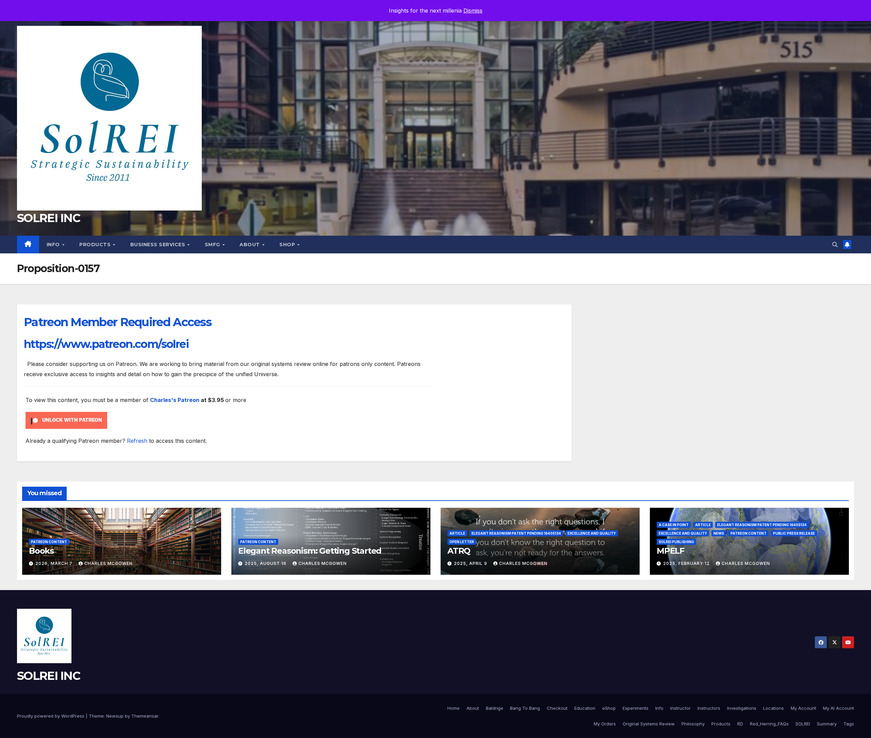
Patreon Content (49, 542)
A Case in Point (674, 525)
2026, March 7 (54, 563)
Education (584, 708)
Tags (848, 723)
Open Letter (461, 542)
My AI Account (838, 708)
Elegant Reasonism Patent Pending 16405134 (516, 533)
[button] (835, 244)
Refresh (137, 440)
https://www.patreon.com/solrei (106, 344)
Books (41, 551)
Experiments (635, 708)
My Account (803, 708)
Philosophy (693, 723)
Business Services (158, 244)
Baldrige (494, 708)
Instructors (708, 708)
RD (740, 723)
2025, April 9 (471, 563)
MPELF (670, 551)
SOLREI (802, 723)
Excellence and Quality (592, 533)
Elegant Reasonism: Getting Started (309, 551)
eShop (609, 708)
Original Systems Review (649, 723)
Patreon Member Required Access (117, 322)
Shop (288, 244)
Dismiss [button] (472, 10)
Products (95, 244)
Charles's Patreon (174, 400)
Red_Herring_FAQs (769, 723)
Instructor (680, 708)
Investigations (741, 708)
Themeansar (144, 716)
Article (457, 533)
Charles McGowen (108, 563)
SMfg (213, 244)
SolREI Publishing (676, 542)
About (250, 244)
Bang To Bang (525, 708)
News (718, 533)
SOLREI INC (48, 218)
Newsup (115, 716)
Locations (773, 708)
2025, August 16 (266, 563)
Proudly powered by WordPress (51, 716)
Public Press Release (794, 533)
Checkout (557, 708)
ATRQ (458, 551)
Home (453, 708)
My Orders (605, 723)
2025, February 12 (687, 563)
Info (54, 244)
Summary (827, 723)
